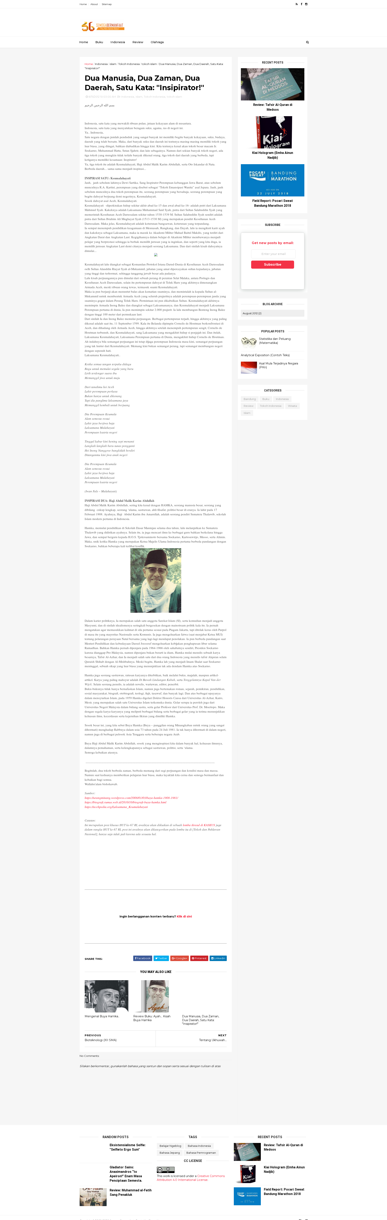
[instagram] (306, 4)
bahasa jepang (170, 1152)
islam (113, 64)
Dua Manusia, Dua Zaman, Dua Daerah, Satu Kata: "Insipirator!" (200, 1020)
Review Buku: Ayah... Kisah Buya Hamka (152, 1018)
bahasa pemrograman (201, 1152)
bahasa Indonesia (199, 1145)
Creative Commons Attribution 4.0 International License (191, 1178)
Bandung (250, 399)
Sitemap (107, 4)
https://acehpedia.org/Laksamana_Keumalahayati (116, 807)
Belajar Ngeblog (170, 1145)
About (94, 4)
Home (83, 4)
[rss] (297, 4)
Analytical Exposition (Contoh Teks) (265, 355)
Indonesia (117, 42)
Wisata (292, 405)
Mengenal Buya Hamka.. (102, 1016)
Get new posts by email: (273, 243)
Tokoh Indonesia (129, 64)
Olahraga (157, 42)
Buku (99, 42)
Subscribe (272, 264)
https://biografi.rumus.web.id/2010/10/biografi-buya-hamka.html (125, 802)
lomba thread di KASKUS (199, 825)
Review (137, 42)
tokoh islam (149, 64)
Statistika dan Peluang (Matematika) (275, 341)
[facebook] (301, 4)
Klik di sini (184, 916)
